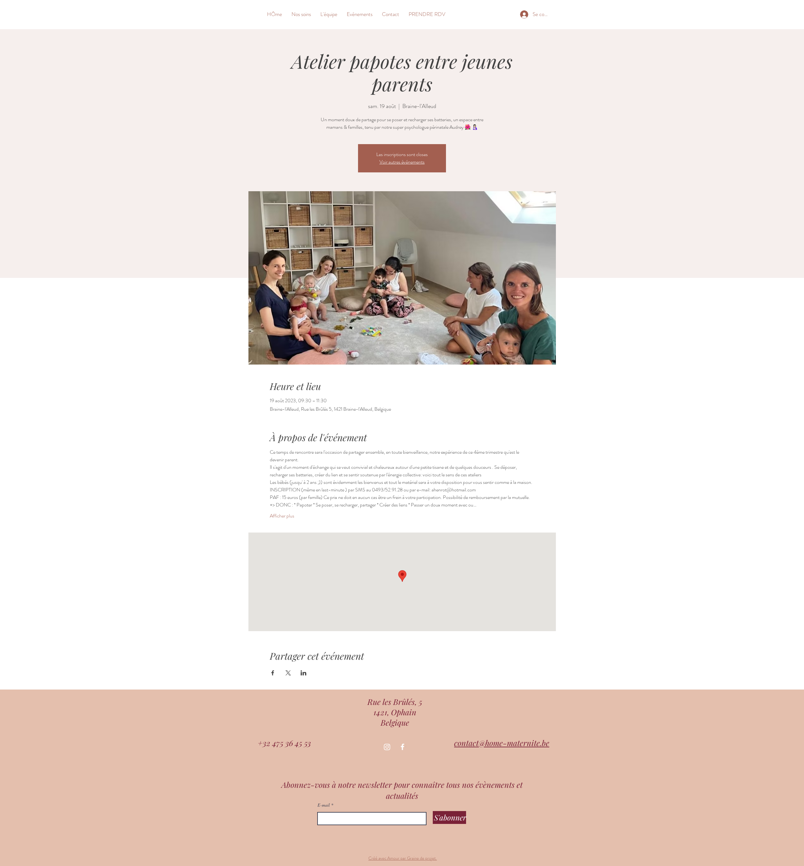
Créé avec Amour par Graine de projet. (402, 858)
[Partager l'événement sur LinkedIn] (304, 672)
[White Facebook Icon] (402, 747)
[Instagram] (387, 747)
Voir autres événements (402, 161)
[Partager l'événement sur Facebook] (273, 672)
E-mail (324, 805)
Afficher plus (282, 515)
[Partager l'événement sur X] (288, 672)
